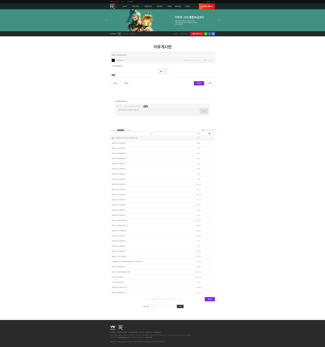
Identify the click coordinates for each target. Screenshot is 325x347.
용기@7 (198, 266)
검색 (180, 306)
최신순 (202, 130)
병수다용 (198, 292)
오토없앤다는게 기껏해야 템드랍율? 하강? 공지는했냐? (127, 261)
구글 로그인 (213, 33)
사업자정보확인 (148, 337)
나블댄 (198, 174)
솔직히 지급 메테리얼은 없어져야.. (121, 272)
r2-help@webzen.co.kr (123, 337)
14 (158, 299)
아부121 (198, 189)
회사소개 (141, 332)
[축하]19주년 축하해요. (118, 236)
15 (161, 299)
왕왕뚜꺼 (198, 225)
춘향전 (198, 143)
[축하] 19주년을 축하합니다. (120, 220)
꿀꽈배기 (198, 261)
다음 (219, 20)
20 (174, 299)
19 (172, 299)
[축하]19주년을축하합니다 (119, 153)
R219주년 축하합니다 (118, 277)
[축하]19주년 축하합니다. (119, 164)
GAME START (207, 6)
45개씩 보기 (127, 130)
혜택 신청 (126, 33)
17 (166, 299)
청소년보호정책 (133, 332)
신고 (113, 75)
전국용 (198, 282)
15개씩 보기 (113, 130)
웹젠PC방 (148, 332)
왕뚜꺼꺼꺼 (198, 220)
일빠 (198, 148)
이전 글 (115, 83)
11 (150, 299)
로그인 (213, 1)
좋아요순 (213, 130)
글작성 (199, 83)
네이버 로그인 (205, 33)
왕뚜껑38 (198, 251)
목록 (210, 83)
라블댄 (198, 163)
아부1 (198, 241)
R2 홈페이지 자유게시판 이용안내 (126, 138)
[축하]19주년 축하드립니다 (119, 287)
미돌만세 (198, 236)
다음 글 (126, 83)
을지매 (198, 153)
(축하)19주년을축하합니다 (119, 158)
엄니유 (198, 246)
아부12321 (199, 184)
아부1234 (198, 194)
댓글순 (207, 130)
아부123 (198, 199)
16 (164, 299)
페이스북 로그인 (209, 33)
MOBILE (131, 1)
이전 (106, 20)
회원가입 (208, 1)
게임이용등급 (157, 332)
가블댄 (198, 179)
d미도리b (198, 256)
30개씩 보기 (120, 130)
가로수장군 (198, 287)
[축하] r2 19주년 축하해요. (119, 256)
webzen (114, 1)
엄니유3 (198, 215)
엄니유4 (198, 210)
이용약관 (112, 332)
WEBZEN (113, 327)
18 (169, 299)
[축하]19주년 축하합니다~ (119, 143)
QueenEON (119, 60)
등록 (204, 111)
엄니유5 (198, 205)
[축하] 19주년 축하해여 (118, 148)
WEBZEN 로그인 (197, 33)
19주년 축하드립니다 (118, 282)
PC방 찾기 (132, 33)
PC (123, 1)
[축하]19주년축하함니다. (119, 267)
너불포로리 (198, 230)
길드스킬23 (198, 272)
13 (155, 299)
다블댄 (198, 169)
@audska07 (198, 277)
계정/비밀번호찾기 (184, 33)
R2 (112, 6)
